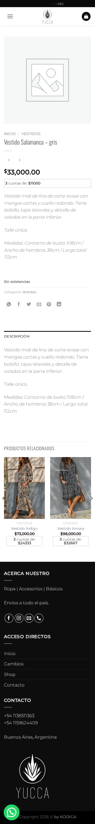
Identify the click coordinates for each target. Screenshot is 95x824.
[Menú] (10, 16)
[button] (12, 812)
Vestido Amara (70, 528)
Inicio (10, 133)
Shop (9, 674)
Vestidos (31, 133)
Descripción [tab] (17, 336)
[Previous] (3, 509)
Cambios (13, 663)
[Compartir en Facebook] (19, 304)
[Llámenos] (39, 618)
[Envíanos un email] (29, 618)
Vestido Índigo (24, 528)
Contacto (14, 685)
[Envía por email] (39, 304)
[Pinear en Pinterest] (49, 304)
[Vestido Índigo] (24, 488)
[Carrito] (86, 16)
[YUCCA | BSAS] (48, 16)
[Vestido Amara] (70, 488)
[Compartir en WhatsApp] (9, 304)
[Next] (91, 509)
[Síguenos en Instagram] (19, 618)
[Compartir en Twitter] (29, 304)
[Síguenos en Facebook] (9, 618)
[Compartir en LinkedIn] (59, 304)
